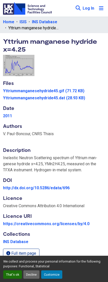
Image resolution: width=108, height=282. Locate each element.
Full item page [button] (23, 253)
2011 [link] (7, 115)
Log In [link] (88, 8)
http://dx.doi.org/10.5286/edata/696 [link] (36, 187)
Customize (52, 274)
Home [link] (8, 21)
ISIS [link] (23, 21)
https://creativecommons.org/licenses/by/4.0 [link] (46, 223)
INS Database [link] (44, 21)
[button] (78, 8)
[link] (54, 91)
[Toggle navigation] (101, 8)
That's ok (12, 274)
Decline (31, 274)
